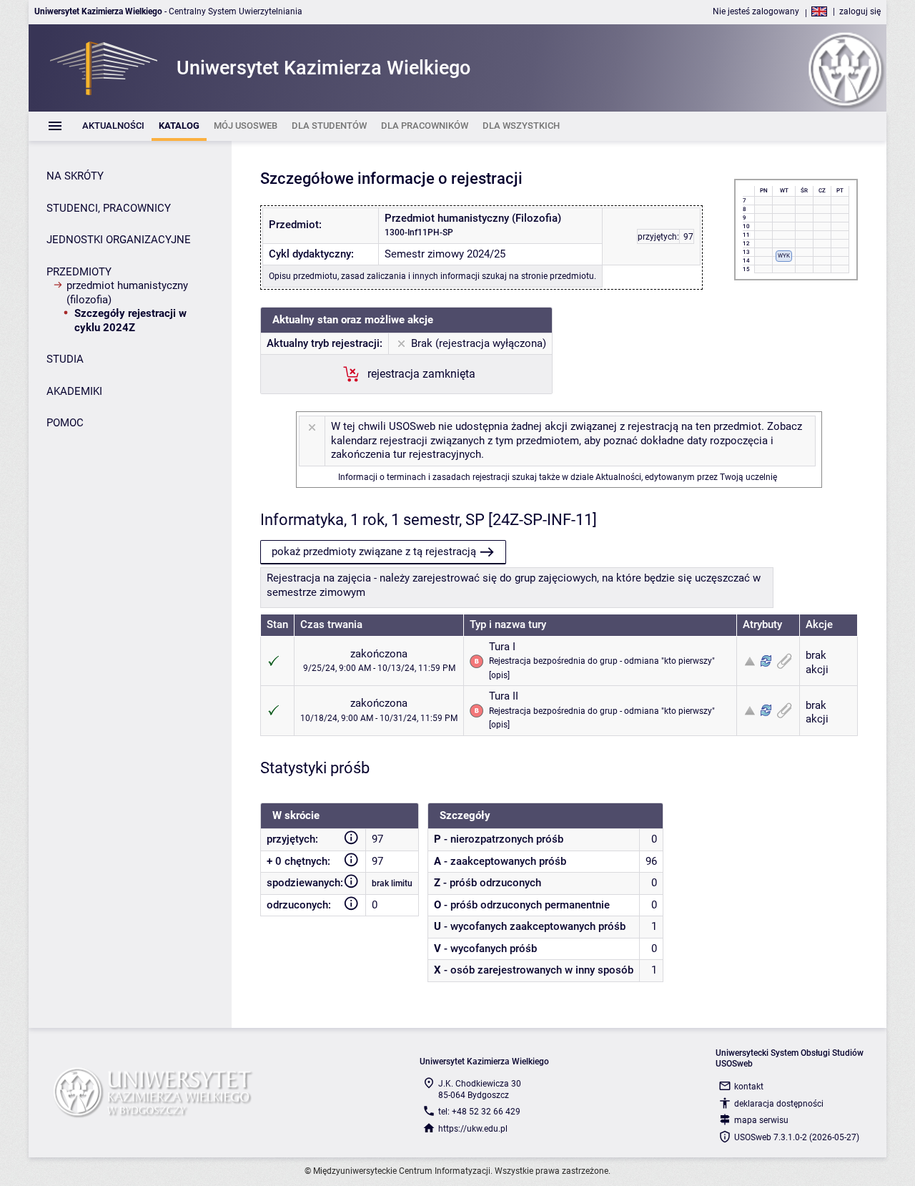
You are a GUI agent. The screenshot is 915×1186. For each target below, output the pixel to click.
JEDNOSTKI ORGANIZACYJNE (118, 239)
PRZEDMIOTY (79, 271)
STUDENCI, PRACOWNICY (108, 208)
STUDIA (65, 359)
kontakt (748, 1087)
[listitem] (113, 126)
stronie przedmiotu (557, 276)
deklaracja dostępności (779, 1104)
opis (499, 675)
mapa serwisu (761, 1120)
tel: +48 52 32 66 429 (479, 1112)
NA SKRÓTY (75, 176)
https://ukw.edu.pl (473, 1129)
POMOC (65, 422)
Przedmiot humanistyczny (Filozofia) (127, 292)
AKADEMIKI (74, 391)
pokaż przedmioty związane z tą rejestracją (374, 551)
